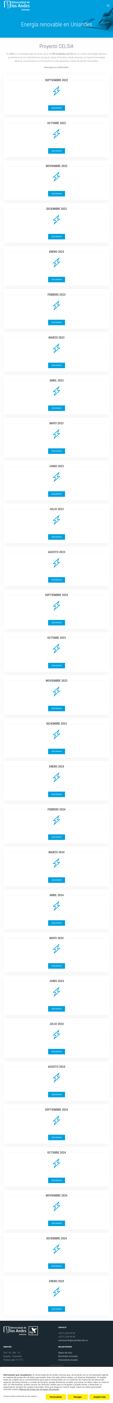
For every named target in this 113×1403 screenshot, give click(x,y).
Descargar (57, 108)
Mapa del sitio (65, 1352)
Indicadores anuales (68, 1360)
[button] (108, 5)
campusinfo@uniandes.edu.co (73, 1340)
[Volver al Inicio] (16, 5)
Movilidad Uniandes (68, 1356)
